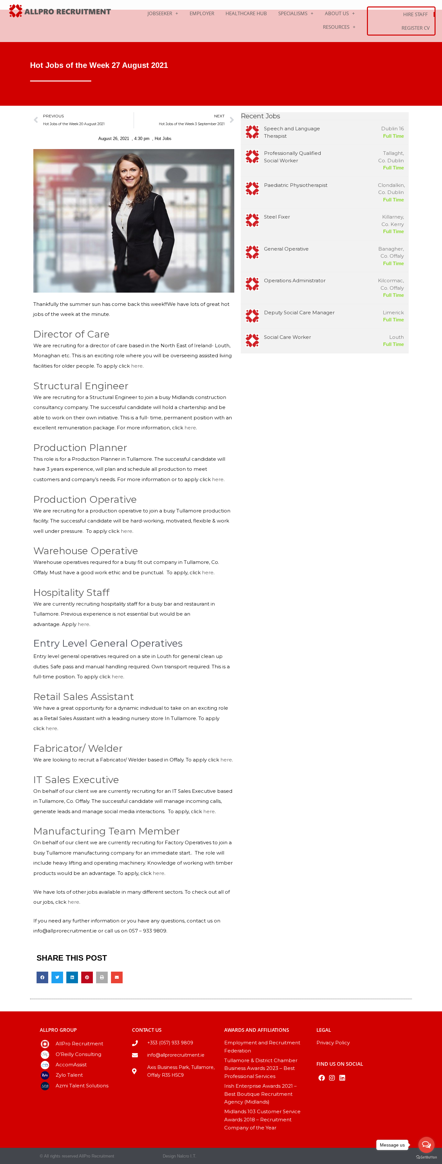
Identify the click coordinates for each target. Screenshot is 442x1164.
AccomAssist (71, 1065)
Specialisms (292, 13)
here (137, 366)
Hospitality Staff (71, 592)
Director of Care (71, 334)
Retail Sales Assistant (83, 697)
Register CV (416, 28)
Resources (336, 27)
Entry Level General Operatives (107, 643)
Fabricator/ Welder (78, 748)
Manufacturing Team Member (106, 831)
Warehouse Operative (85, 551)
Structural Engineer (80, 386)
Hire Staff (415, 14)
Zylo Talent (69, 1075)
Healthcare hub (246, 13)
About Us (337, 13)
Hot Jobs (163, 138)
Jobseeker (160, 13)
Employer (202, 13)
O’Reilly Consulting (78, 1054)
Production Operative (85, 499)
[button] (42, 977)
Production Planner (80, 448)
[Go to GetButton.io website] (426, 1157)
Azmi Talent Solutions (82, 1086)
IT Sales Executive (76, 780)
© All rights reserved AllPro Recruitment (77, 1156)
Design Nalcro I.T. (179, 1156)
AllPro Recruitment (79, 1043)
